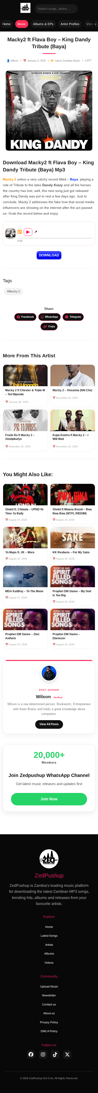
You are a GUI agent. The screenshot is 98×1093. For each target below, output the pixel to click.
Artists (49, 944)
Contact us (49, 1004)
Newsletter (49, 995)
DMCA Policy (49, 1031)
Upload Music (49, 986)
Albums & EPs (43, 24)
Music (22, 24)
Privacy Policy (49, 1022)
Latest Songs (49, 935)
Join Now (48, 799)
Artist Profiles (70, 24)
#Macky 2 (13, 291)
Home (6, 24)
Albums (49, 953)
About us (49, 1013)
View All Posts (49, 724)
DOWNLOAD (49, 255)
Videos (49, 962)
